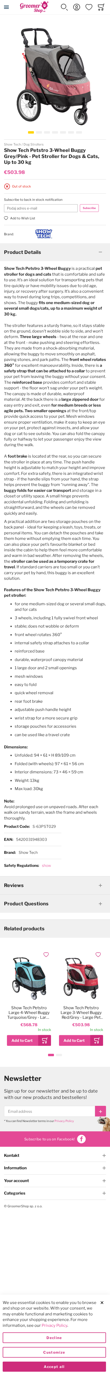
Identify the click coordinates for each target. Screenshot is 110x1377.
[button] (64, 7)
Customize (54, 1352)
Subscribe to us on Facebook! (49, 1139)
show (46, 865)
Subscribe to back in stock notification (33, 200)
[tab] (55, 252)
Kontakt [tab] (11, 1155)
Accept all (54, 1367)
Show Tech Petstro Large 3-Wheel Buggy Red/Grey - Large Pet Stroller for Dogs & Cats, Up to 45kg (81, 1012)
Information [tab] (15, 1168)
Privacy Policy (64, 1121)
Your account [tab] (16, 1180)
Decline (54, 1338)
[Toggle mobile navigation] (6, 7)
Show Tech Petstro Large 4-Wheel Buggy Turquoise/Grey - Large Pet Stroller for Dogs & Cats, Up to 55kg (29, 1012)
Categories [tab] (14, 1193)
